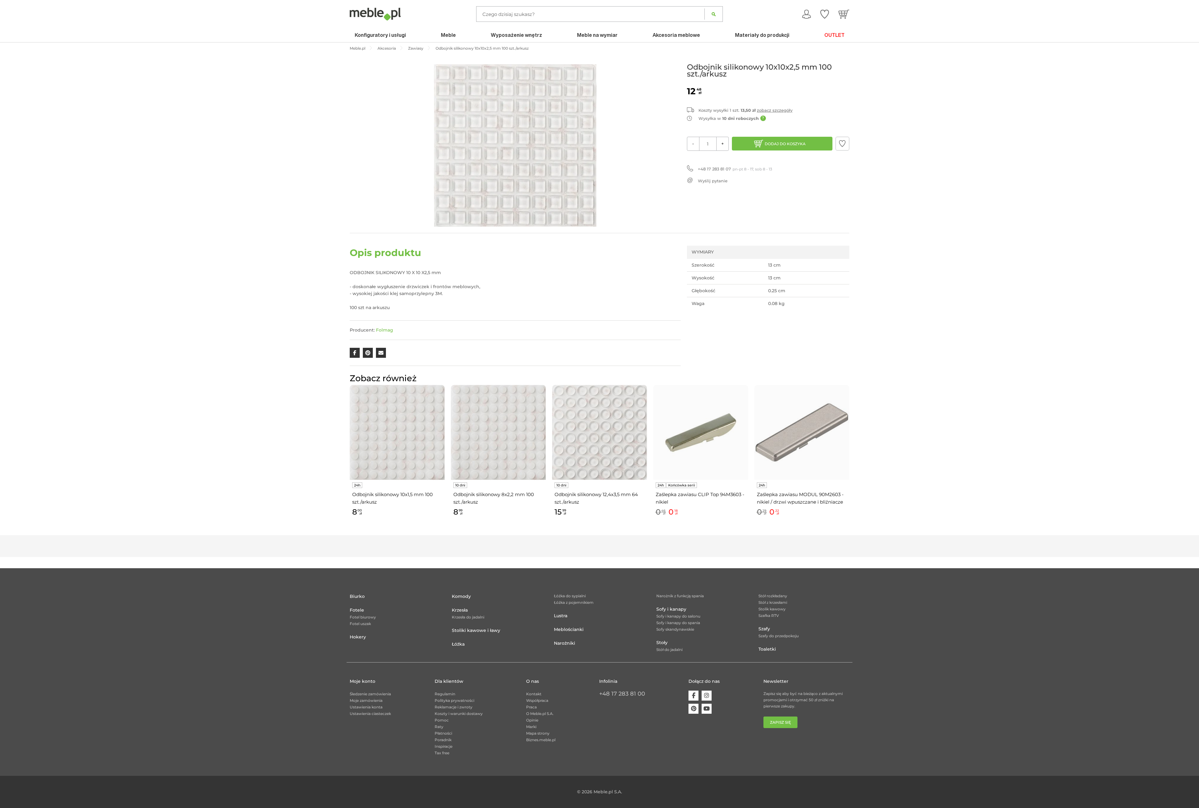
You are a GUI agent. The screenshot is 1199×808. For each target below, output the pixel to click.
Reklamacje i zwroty (453, 707)
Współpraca (537, 700)
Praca (531, 707)
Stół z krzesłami (772, 602)
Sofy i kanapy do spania (678, 622)
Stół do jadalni (669, 649)
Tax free (442, 753)
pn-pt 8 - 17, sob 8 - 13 (735, 168)
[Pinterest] (693, 709)
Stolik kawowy (772, 609)
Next (851, 457)
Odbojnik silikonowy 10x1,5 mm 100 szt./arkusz (392, 498)
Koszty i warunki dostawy (459, 713)
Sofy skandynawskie (675, 629)
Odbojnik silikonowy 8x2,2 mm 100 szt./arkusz (493, 498)
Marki (531, 726)
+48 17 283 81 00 (622, 694)
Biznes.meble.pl (540, 739)
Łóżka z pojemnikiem (574, 602)
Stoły (662, 642)
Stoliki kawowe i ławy (476, 630)
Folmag (384, 330)
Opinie (532, 720)
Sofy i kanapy (671, 609)
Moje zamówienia (366, 700)
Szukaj (714, 14)
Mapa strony (538, 733)
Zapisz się (780, 722)
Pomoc (442, 720)
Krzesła (460, 610)
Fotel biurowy (363, 617)
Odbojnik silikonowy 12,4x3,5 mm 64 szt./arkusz (596, 498)
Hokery (358, 637)
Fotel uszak (360, 623)
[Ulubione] (824, 14)
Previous (348, 457)
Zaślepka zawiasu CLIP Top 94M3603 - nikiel (700, 498)
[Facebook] (693, 696)
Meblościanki (569, 629)
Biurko (357, 596)
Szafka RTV (768, 615)
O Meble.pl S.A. (540, 713)
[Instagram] (707, 696)
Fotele (357, 610)
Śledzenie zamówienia (370, 694)
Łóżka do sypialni (570, 596)
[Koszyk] (843, 14)
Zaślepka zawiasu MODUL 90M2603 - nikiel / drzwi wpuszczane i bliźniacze (800, 498)
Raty (439, 726)
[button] (842, 143)
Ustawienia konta (366, 707)
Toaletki (767, 649)
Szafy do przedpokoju (778, 635)
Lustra (560, 615)
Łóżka (458, 644)
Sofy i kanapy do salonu (678, 616)
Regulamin (445, 694)
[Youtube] (707, 709)
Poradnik (443, 739)
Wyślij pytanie (713, 180)
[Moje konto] (806, 14)
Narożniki (564, 643)
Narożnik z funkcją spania (680, 596)
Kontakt (533, 694)
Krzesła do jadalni (468, 617)
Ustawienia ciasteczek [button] (370, 713)
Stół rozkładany (772, 596)
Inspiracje (443, 746)
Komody (461, 596)
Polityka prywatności (454, 700)
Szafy (764, 629)
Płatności (443, 733)
